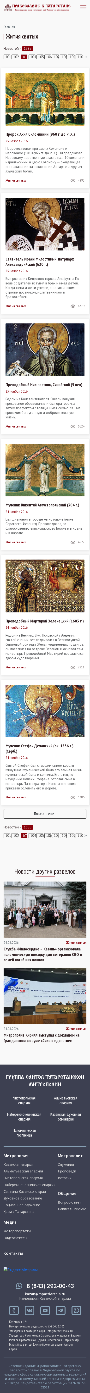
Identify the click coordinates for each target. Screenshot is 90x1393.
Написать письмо (72, 1209)
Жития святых (16, 180)
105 (40, 57)
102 (15, 57)
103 (24, 57)
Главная (9, 27)
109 (72, 57)
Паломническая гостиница (24, 1132)
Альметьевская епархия (65, 1100)
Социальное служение (22, 1205)
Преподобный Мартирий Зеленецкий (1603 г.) (45, 621)
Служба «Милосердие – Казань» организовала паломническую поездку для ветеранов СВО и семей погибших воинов (43, 954)
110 (79, 57)
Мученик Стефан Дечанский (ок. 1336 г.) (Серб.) (39, 748)
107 (56, 57)
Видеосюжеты (15, 1238)
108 (64, 57)
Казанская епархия (19, 1164)
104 (32, 57)
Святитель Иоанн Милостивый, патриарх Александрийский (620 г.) (40, 261)
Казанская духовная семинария (65, 1116)
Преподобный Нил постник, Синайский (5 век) (44, 384)
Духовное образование (23, 1198)
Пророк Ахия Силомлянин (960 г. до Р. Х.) (40, 134)
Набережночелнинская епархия (24, 1116)
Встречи (65, 1178)
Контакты (13, 1253)
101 (7, 57)
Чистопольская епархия (24, 1100)
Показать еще (44, 813)
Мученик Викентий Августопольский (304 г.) (42, 505)
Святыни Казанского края (25, 1191)
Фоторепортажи (17, 1231)
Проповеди (67, 1171)
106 (48, 57)
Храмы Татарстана (19, 1212)
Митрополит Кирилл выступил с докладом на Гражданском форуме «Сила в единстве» (41, 1037)
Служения (66, 1164)
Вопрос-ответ (69, 1202)
